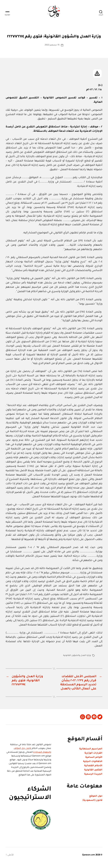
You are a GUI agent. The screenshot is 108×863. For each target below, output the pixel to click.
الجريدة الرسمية (93, 774)
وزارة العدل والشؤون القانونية (77, 655)
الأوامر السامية (93, 757)
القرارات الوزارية (93, 753)
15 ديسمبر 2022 (52, 45)
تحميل (97, 73)
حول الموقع (95, 796)
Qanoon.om (88, 855)
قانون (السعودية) (92, 800)
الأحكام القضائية (93, 765)
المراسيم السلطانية (90, 749)
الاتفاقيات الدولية (92, 761)
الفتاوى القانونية (93, 770)
